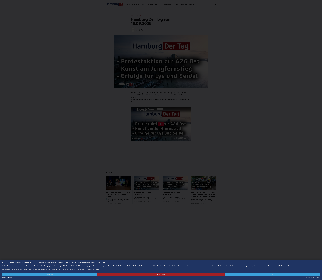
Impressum (308, 277)
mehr (272, 274)
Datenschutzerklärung (315, 277)
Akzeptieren (161, 274)
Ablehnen (49, 274)
